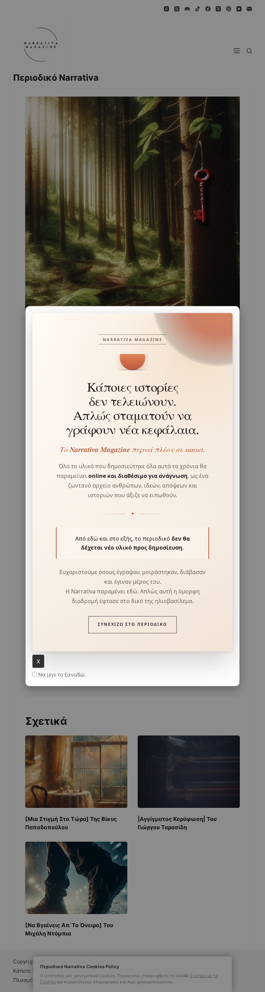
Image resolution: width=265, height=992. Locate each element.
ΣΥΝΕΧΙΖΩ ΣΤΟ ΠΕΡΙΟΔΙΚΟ (132, 624)
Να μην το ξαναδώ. (61, 674)
